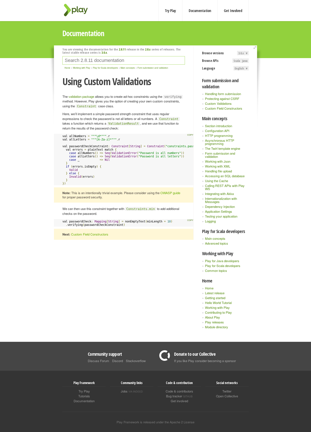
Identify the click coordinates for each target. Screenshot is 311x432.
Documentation (200, 10)
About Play (212, 317)
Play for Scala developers (222, 265)
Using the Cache (216, 181)
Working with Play (217, 307)
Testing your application (221, 216)
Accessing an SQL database (225, 176)
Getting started (215, 298)
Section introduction (218, 126)
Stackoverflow (136, 360)
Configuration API (217, 130)
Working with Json (217, 161)
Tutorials (84, 396)
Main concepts (215, 238)
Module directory (216, 327)
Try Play (170, 10)
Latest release (214, 293)
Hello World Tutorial (218, 302)
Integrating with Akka (219, 193)
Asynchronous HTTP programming (219, 142)
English (239, 68)
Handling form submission (223, 93)
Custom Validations (218, 103)
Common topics (216, 270)
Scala (237, 61)
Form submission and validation (220, 155)
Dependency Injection (220, 206)
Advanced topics (216, 243)
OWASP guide (170, 193)
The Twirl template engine (222, 148)
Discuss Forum (98, 360)
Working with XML (217, 166)
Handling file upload (218, 171)
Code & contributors (179, 391)
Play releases (214, 322)
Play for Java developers (222, 261)
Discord (117, 360)
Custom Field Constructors (223, 108)
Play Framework (78, 10)
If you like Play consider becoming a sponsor (205, 360)
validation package (81, 96)
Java (245, 61)
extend (255, 47)
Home (209, 288)
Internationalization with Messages (221, 200)
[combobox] (123, 60)
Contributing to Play (218, 312)
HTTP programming (219, 135)
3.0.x (241, 53)
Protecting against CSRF (222, 98)
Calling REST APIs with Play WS (225, 187)
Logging (210, 221)
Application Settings (218, 211)
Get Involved (233, 10)
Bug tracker (179, 396)
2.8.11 (122, 49)
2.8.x (148, 49)
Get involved (179, 401)
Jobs (132, 391)
